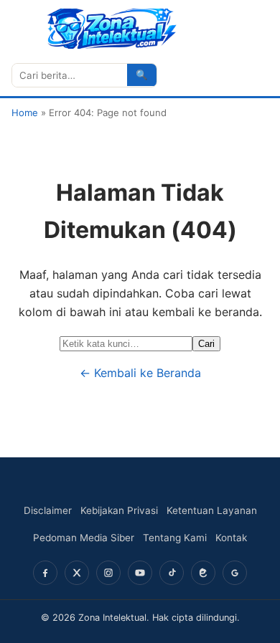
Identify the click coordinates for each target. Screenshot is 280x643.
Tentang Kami (175, 537)
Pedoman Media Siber (83, 537)
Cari (206, 343)
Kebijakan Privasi (119, 510)
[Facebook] (45, 573)
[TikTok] (171, 573)
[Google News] (235, 573)
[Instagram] (108, 573)
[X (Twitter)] (77, 573)
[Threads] (203, 573)
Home (24, 112)
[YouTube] (140, 573)
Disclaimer (48, 510)
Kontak (231, 537)
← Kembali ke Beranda (140, 373)
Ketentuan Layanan (212, 510)
